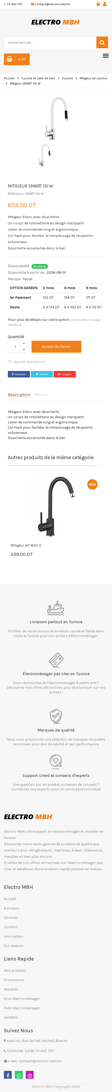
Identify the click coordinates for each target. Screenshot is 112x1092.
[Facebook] (8, 1075)
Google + (67, 374)
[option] (56, 118)
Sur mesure (13, 946)
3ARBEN (11, 1017)
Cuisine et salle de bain (38, 78)
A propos (11, 908)
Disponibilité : (19, 266)
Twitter (44, 374)
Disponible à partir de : (27, 272)
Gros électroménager (22, 999)
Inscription (13, 936)
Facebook (20, 374)
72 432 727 (14, 4)
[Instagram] (30, 1075)
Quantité (16, 336)
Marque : (15, 279)
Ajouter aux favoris (30, 361)
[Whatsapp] (19, 1075)
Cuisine (67, 78)
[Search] (102, 42)
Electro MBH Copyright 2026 (56, 1086)
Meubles (11, 989)
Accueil (9, 78)
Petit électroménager (22, 1008)
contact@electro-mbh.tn (52, 4)
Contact (11, 927)
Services (11, 917)
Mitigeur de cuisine (93, 78)
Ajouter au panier (56, 346)
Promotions (14, 980)
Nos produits (15, 970)
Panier (26, 555)
